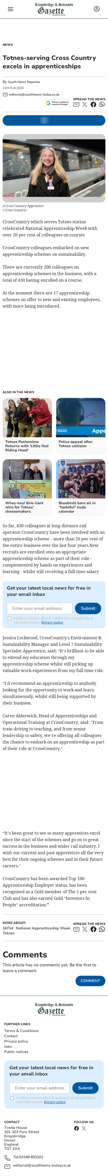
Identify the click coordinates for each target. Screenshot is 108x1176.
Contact (11, 1036)
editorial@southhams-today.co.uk (42, 1165)
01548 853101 (31, 1157)
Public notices (16, 1051)
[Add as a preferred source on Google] (57, 103)
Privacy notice (52, 622)
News (8, 45)
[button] (10, 9)
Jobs (8, 1046)
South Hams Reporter (24, 82)
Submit (88, 608)
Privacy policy (16, 1041)
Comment (90, 980)
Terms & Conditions (21, 1030)
